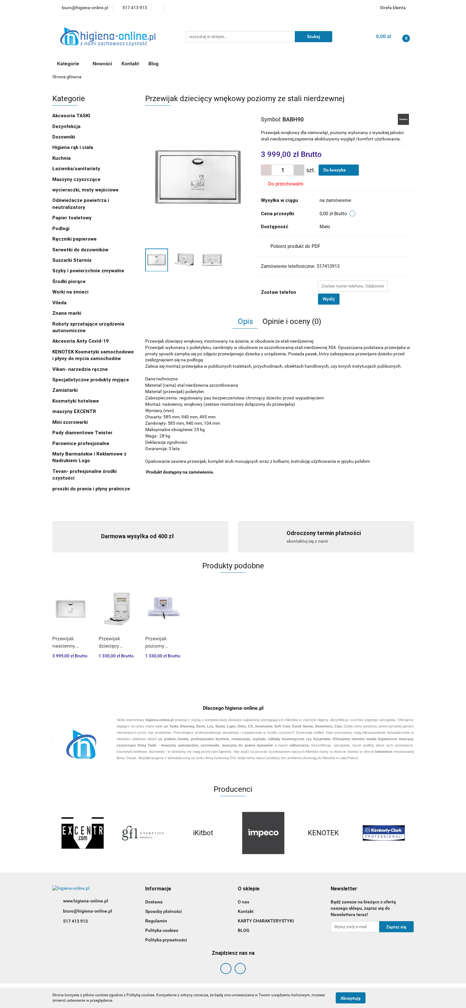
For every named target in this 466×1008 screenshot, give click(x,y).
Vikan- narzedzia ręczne (80, 369)
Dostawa (154, 901)
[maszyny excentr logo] (82, 833)
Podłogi (61, 228)
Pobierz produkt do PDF (295, 246)
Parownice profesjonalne (80, 443)
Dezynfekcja (67, 126)
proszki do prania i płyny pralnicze (91, 489)
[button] (158, 889)
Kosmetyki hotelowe (76, 401)
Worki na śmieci (70, 292)
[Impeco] (403, 118)
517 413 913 (75, 921)
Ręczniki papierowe (75, 239)
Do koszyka (335, 169)
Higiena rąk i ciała (73, 147)
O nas (243, 901)
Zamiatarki (65, 390)
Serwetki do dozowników (80, 250)
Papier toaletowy (72, 218)
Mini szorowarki (70, 422)
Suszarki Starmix (72, 260)
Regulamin (156, 920)
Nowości (102, 64)
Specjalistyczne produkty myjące (90, 380)
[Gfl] (143, 833)
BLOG (243, 930)
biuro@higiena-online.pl (87, 911)
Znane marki (67, 313)
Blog (153, 64)
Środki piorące (69, 281)
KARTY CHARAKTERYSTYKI (266, 920)
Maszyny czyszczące (77, 179)
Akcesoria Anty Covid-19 (80, 341)
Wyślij (329, 298)
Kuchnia (62, 158)
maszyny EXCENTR (74, 411)
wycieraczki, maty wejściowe (86, 190)
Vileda (59, 303)
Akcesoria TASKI (71, 116)
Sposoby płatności (163, 911)
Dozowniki (64, 137)
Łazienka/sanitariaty (76, 168)
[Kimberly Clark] (383, 833)
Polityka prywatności (166, 939)
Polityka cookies (161, 930)
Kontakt (130, 64)
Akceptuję (350, 997)
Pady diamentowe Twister (82, 433)
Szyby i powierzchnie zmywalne (89, 271)
